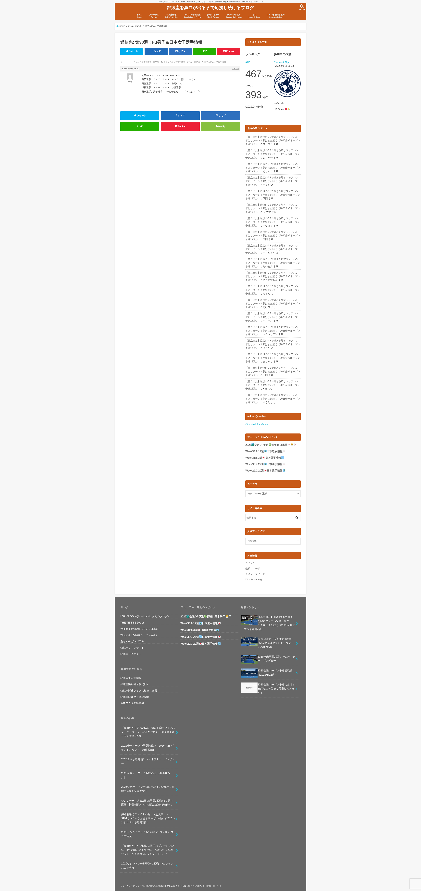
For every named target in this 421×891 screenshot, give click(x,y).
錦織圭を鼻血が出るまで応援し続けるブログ (210, 7)
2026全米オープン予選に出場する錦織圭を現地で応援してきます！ (147, 788)
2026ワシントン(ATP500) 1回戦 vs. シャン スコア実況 (148, 865)
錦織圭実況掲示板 (130, 677)
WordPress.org (253, 579)
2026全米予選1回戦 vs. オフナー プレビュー (148, 761)
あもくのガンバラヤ (132, 641)
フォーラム (154, 16)
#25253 (235, 69)
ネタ (254, 16)
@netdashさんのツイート (259, 424)
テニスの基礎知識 (192, 16)
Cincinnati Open (282, 62)
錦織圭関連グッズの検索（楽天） (140, 690)
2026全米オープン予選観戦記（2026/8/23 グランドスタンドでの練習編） (147, 747)
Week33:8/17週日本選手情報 (264, 451)
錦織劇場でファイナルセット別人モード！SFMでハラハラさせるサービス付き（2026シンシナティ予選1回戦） (148, 818)
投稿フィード (252, 568)
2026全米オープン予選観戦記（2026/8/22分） (145, 775)
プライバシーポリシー (131, 886)
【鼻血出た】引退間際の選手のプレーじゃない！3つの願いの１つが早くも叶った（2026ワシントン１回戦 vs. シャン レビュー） (147, 849)
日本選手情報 (145, 62)
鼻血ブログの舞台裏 (132, 703)
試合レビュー (213, 16)
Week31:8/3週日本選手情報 (263, 457)
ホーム (139, 16)
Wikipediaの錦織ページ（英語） (139, 635)
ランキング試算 (234, 16)
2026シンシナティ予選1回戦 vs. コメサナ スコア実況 (147, 834)
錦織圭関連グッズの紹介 (134, 696)
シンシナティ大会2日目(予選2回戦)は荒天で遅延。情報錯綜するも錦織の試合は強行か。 (147, 802)
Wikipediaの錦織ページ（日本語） (140, 628)
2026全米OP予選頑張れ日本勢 (266, 445)
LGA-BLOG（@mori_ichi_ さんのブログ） (145, 616)
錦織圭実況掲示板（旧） (134, 684)
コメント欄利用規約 (276, 16)
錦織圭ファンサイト (132, 647)
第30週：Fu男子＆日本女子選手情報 (169, 62)
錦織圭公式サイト (130, 653)
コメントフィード (255, 574)
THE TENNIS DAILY (132, 622)
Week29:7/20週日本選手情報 (264, 470)
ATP (247, 62)
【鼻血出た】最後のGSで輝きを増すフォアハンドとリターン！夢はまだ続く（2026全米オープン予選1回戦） (272, 140)
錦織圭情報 (171, 16)
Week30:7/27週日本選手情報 (264, 464)
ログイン (250, 563)
